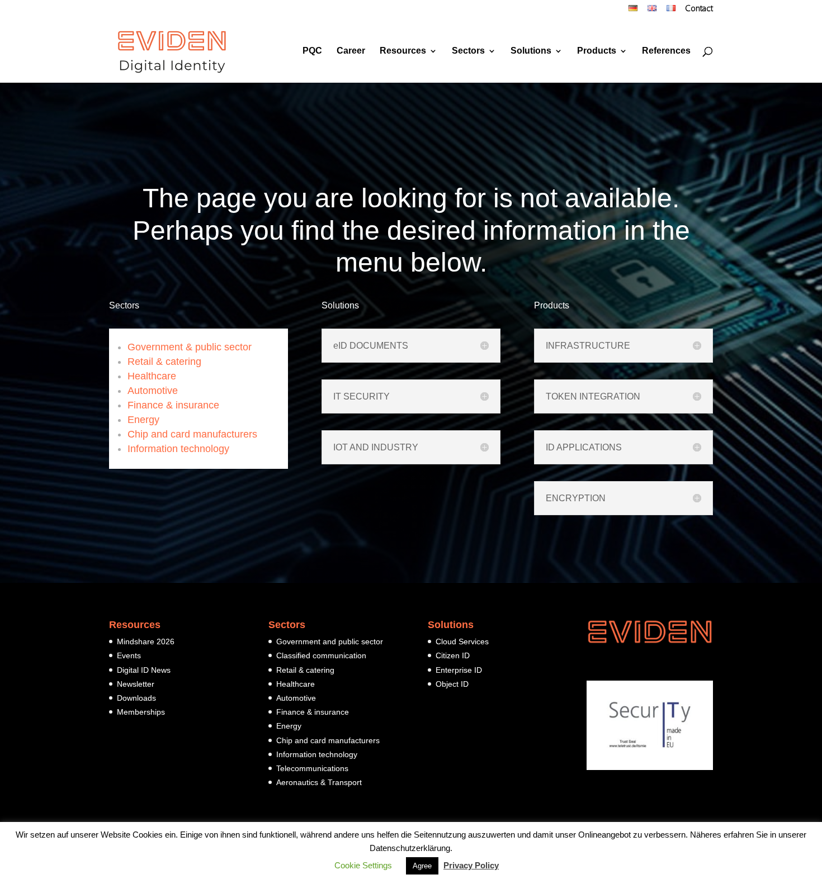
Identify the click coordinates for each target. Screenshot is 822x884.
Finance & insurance (173, 405)
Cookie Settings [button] (363, 865)
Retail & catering (164, 361)
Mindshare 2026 (145, 641)
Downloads (136, 697)
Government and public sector (329, 641)
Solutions (531, 51)
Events (129, 655)
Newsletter (135, 683)
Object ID (452, 683)
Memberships (141, 711)
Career (351, 51)
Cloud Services (462, 641)
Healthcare (151, 376)
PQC (312, 51)
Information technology (178, 448)
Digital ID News (144, 670)
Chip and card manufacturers (192, 434)
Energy (143, 419)
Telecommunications (312, 768)
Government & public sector (189, 347)
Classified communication (321, 655)
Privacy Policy (471, 865)
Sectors (468, 51)
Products (596, 51)
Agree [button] (422, 866)
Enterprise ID (459, 670)
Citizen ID (453, 655)
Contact (699, 9)
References (666, 51)
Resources (403, 51)
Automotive (152, 390)
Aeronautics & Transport (319, 782)
